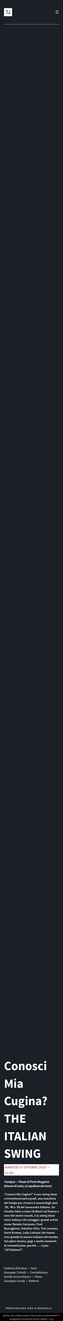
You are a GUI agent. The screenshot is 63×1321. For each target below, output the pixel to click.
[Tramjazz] (8, 12)
